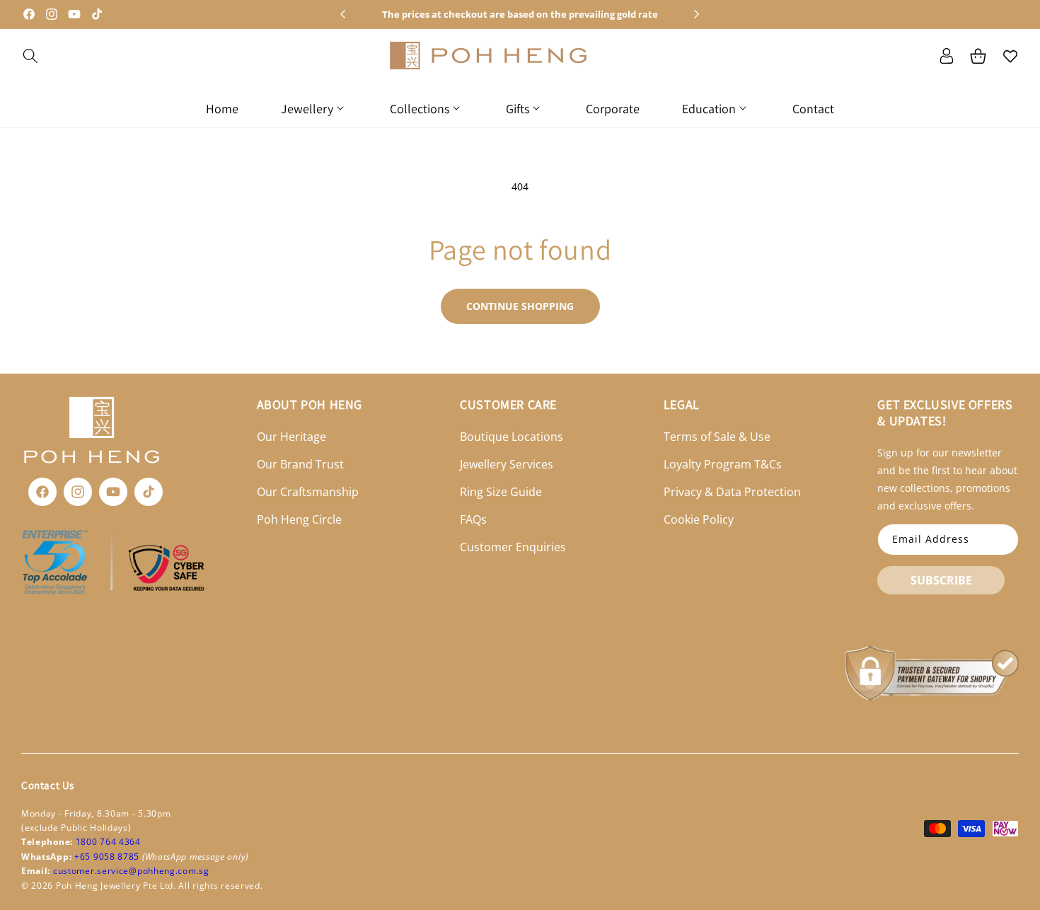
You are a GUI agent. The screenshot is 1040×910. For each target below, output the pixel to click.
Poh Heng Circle (299, 519)
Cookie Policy (699, 519)
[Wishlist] (1010, 56)
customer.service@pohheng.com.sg (131, 871)
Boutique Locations (511, 437)
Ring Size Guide (501, 492)
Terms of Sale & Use (717, 437)
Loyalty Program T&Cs (723, 464)
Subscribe (941, 580)
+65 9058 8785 (108, 857)
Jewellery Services (506, 464)
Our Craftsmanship (308, 492)
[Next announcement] (696, 14)
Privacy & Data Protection (732, 492)
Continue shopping (520, 306)
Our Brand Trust (300, 464)
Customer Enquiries (513, 547)
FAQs (473, 519)
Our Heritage (291, 437)
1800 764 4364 (108, 842)
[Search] (30, 56)
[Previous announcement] (343, 14)
